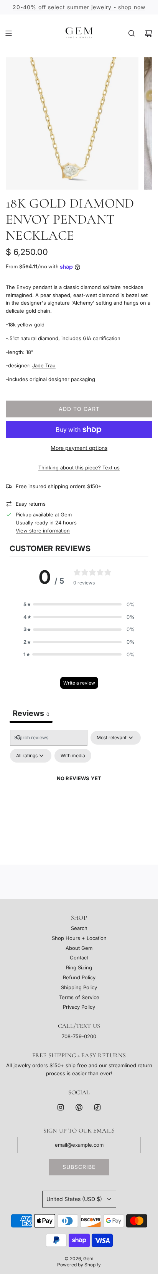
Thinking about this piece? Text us (79, 467)
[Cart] (148, 33)
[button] (79, 604)
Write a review (79, 683)
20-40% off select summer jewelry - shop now (79, 7)
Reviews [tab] (31, 713)
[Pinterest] (79, 1107)
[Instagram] (60, 1107)
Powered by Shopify (79, 1265)
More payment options (79, 448)
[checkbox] (72, 756)
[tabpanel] (79, 795)
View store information (43, 530)
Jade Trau (44, 365)
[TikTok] (97, 1107)
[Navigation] (8, 33)
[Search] (131, 33)
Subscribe (79, 1167)
